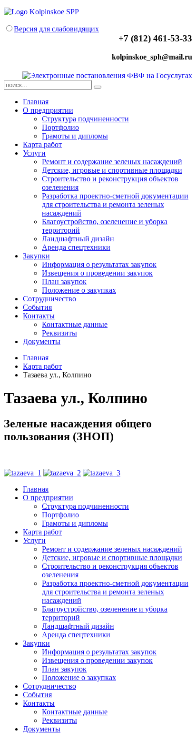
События (37, 307)
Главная (36, 102)
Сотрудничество (49, 299)
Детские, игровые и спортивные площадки (112, 170)
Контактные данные (75, 324)
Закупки (36, 256)
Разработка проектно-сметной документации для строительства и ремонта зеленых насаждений (115, 204)
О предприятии (48, 110)
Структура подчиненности (85, 119)
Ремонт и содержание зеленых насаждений (112, 162)
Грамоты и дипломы (75, 136)
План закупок (64, 281)
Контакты (39, 316)
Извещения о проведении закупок (97, 273)
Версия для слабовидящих (56, 29)
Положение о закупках (79, 290)
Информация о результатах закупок (99, 264)
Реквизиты (59, 333)
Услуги (34, 153)
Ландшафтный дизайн (78, 239)
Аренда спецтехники (76, 247)
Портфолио (60, 127)
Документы (41, 341)
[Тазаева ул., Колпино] (22, 473)
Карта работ (42, 144)
